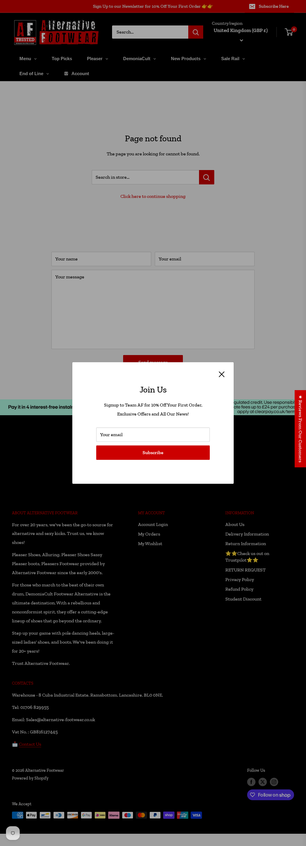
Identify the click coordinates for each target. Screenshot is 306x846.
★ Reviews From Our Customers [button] (300, 429)
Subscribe (153, 452)
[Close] (222, 373)
